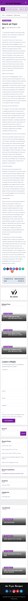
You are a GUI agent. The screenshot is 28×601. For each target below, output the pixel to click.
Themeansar (14, 598)
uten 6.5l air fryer (7, 445)
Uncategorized (7, 20)
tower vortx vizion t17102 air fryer (11, 453)
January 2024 (6, 485)
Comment (5, 369)
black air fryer (9, 24)
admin (8, 27)
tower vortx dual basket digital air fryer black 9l (13, 571)
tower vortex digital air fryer (11, 333)
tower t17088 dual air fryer (11, 316)
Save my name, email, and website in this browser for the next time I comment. (13, 415)
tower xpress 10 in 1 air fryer (9, 449)
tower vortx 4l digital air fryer (12, 349)
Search (4, 428)
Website (4, 405)
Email (4, 398)
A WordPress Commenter (8, 473)
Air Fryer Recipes (13, 3)
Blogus (22, 596)
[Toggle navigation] (1, 2)
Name (4, 391)
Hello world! (20, 473)
